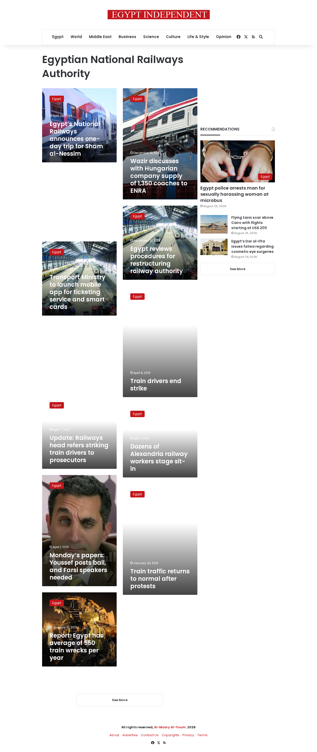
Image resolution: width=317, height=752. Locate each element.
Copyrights (170, 735)
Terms (202, 735)
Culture (173, 36)
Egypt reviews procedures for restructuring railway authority (156, 260)
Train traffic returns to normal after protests (160, 578)
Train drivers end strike (155, 384)
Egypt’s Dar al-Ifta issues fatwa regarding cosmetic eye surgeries (252, 246)
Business (127, 36)
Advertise (130, 735)
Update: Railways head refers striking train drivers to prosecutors (79, 449)
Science (151, 36)
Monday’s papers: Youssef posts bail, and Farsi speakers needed (78, 566)
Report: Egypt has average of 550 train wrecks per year (77, 646)
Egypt (58, 36)
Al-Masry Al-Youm (170, 727)
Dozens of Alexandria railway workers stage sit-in (159, 457)
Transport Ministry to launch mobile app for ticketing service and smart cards (78, 292)
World (76, 36)
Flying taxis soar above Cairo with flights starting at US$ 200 (252, 222)
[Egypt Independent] (158, 14)
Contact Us (149, 735)
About (114, 735)
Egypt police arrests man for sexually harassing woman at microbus (234, 194)
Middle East (100, 36)
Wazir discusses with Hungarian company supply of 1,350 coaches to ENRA (158, 176)
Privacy (188, 735)
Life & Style (198, 36)
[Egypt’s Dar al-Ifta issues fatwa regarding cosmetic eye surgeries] (214, 247)
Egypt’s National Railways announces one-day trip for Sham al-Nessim (76, 139)
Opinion (223, 36)
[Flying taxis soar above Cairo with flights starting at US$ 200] (214, 224)
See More (237, 269)
